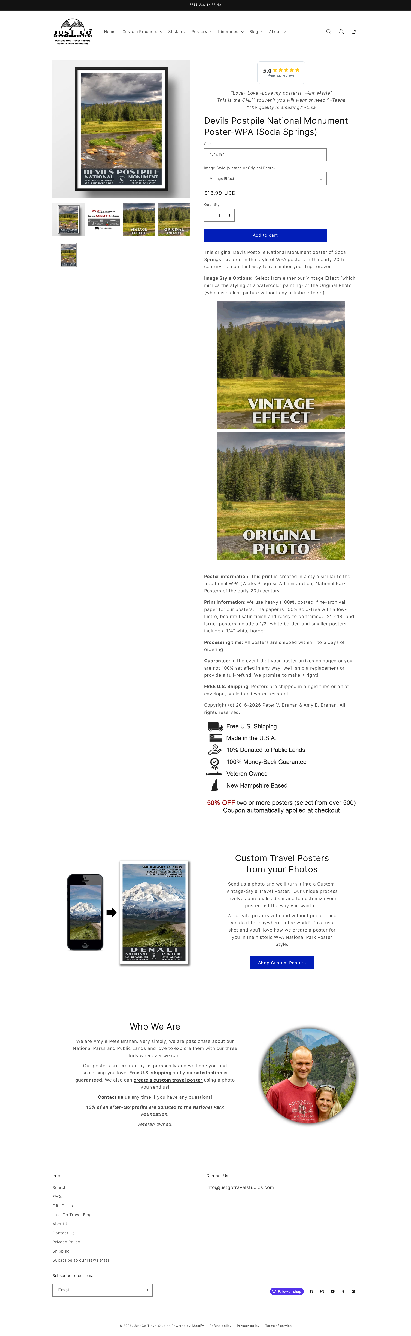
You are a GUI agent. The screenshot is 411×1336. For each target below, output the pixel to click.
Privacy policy (248, 1325)
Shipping (61, 1251)
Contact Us (63, 1232)
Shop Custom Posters (282, 962)
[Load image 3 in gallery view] (139, 219)
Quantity (212, 204)
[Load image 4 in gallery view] (174, 219)
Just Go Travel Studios (152, 1325)
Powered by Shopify (187, 1325)
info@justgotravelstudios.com (240, 1187)
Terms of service (278, 1325)
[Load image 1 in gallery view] (68, 219)
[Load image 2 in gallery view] (104, 219)
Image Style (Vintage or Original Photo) (239, 168)
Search (59, 1187)
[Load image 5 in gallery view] (68, 255)
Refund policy (221, 1325)
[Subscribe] (146, 1290)
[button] (142, 31)
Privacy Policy (66, 1241)
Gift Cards (62, 1205)
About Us (61, 1223)
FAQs (57, 1196)
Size (208, 144)
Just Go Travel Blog (72, 1214)
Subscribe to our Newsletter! (81, 1260)
